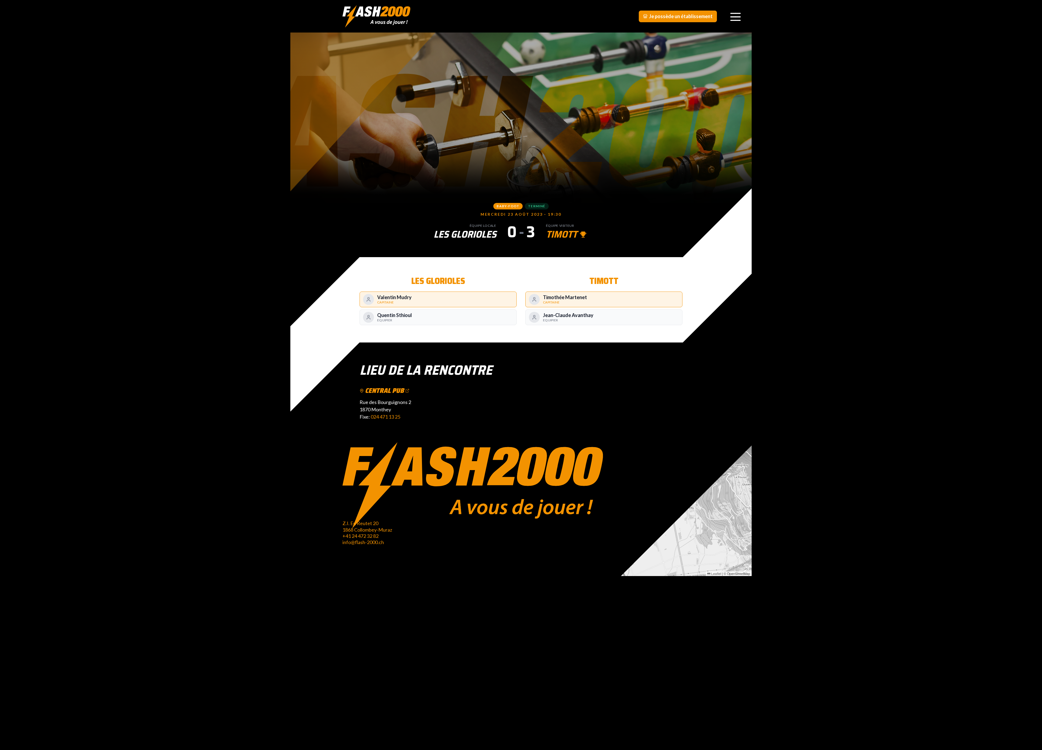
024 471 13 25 (385, 417)
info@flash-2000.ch (363, 542)
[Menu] (735, 16)
